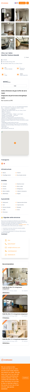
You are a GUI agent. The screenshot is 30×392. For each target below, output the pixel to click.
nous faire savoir (22, 224)
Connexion (22, 3)
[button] (16, 3)
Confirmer (25, 377)
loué (15, 85)
